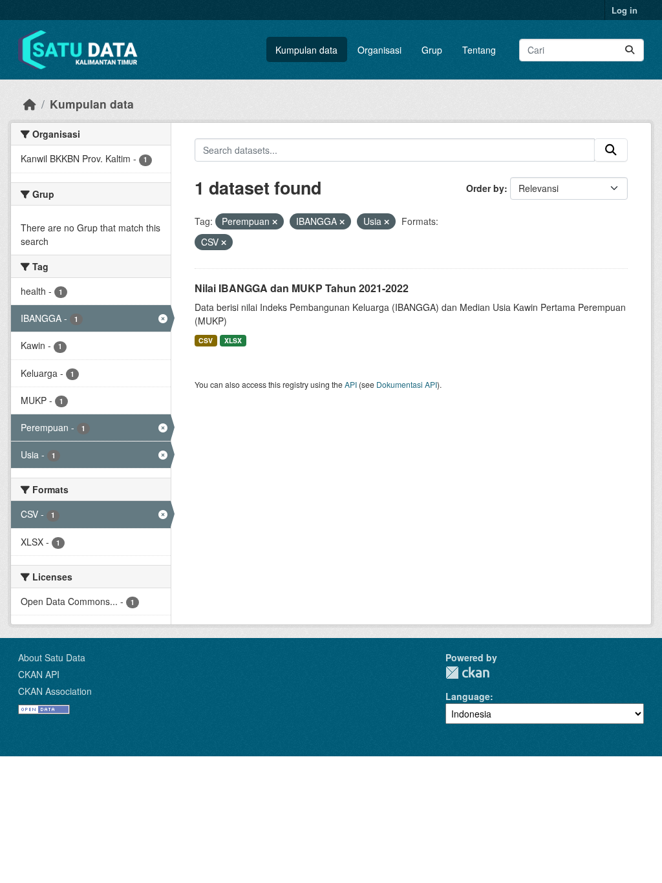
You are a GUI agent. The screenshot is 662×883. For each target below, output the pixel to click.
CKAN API (38, 674)
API (351, 384)
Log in (624, 10)
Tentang (479, 49)
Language (467, 696)
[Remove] (274, 222)
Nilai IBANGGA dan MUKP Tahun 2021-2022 (302, 288)
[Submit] (630, 50)
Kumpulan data (306, 49)
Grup (432, 49)
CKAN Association (55, 691)
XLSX (233, 340)
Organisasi (379, 49)
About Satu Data (51, 657)
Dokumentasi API (406, 384)
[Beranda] (29, 104)
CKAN (467, 672)
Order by (485, 188)
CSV (205, 340)
